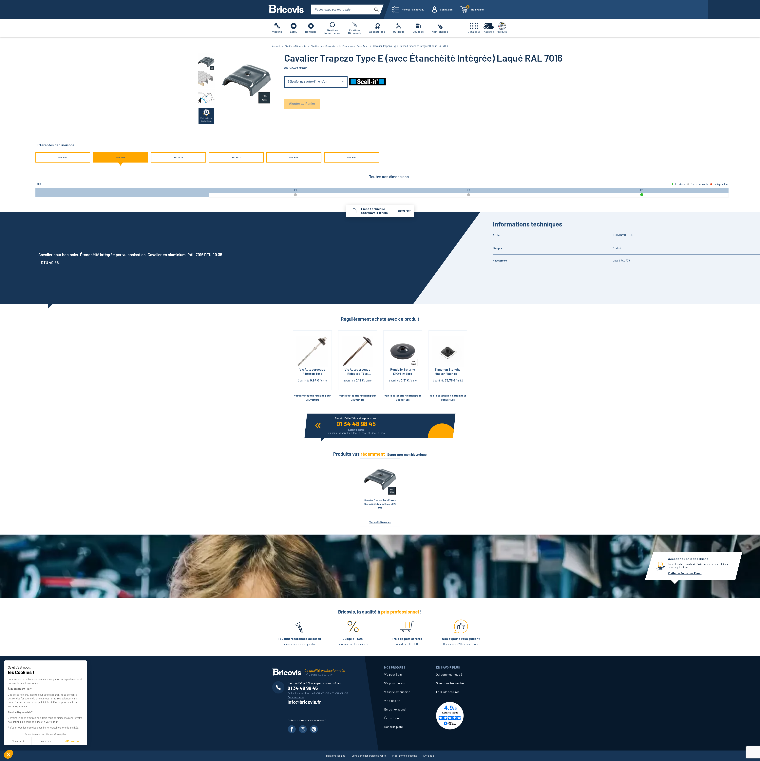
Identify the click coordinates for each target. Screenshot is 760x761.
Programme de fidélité (404, 755)
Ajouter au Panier (302, 103)
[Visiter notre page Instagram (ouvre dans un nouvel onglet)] (303, 729)
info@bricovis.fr (304, 702)
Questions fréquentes (450, 683)
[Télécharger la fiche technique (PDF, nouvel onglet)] (206, 116)
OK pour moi (73, 741)
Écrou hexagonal (395, 709)
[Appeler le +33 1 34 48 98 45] (280, 687)
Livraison (428, 755)
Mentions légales (335, 755)
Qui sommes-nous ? (449, 674)
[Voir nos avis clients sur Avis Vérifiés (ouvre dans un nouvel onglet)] (462, 716)
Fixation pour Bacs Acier (355, 46)
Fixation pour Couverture (324, 46)
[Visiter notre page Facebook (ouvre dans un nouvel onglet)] (292, 729)
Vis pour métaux (395, 683)
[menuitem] (408, 9)
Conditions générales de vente (369, 755)
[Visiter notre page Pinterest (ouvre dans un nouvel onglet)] (314, 729)
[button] (8, 754)
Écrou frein (391, 718)
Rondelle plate (393, 727)
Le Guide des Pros (448, 692)
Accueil (276, 46)
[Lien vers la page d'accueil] (286, 9)
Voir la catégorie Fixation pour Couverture (312, 397)
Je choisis (45, 741)
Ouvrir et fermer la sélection (316, 82)
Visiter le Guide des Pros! (684, 573)
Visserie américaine (397, 692)
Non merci (18, 741)
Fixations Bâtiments (295, 46)
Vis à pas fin (392, 700)
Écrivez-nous (356, 429)
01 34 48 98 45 (356, 423)
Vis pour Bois (393, 674)
